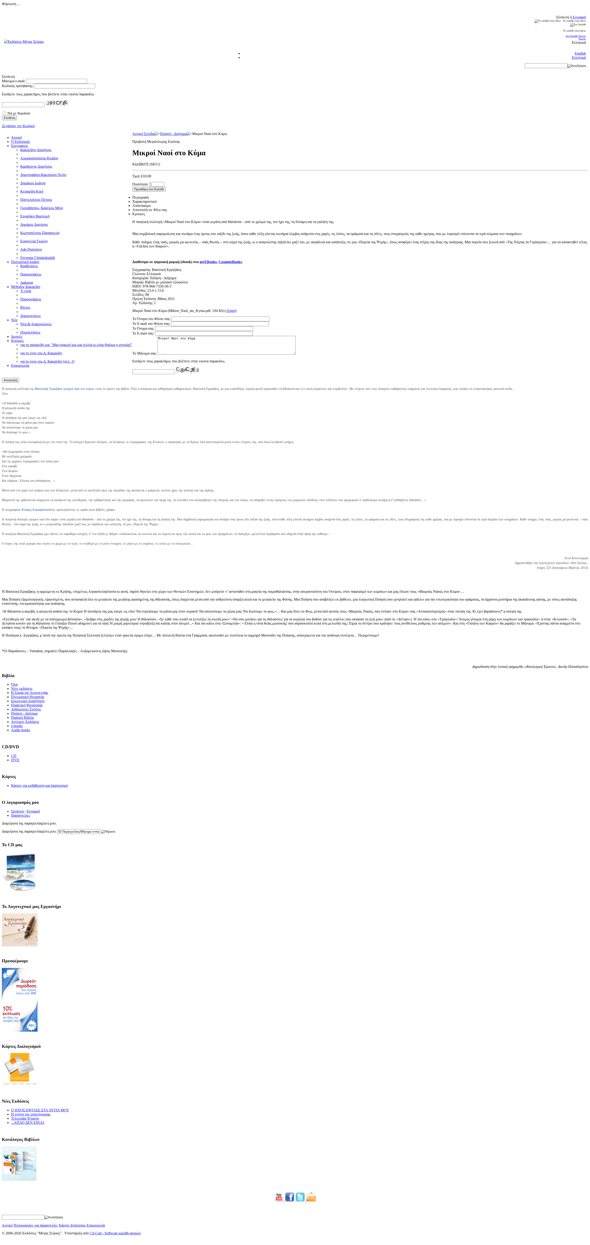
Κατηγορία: (140, 278)
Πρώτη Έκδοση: (144, 299)
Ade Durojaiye (31, 249)
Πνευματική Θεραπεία (27, 697)
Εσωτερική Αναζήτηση (27, 701)
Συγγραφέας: (141, 270)
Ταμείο (582, 36)
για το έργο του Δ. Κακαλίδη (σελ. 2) (47, 361)
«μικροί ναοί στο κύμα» (78, 389)
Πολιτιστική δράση (25, 262)
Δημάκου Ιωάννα (32, 183)
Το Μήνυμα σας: (144, 353)
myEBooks (208, 262)
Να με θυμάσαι (18, 113)
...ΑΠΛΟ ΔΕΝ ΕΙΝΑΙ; (28, 1123)
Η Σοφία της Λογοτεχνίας (29, 693)
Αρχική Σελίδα (143, 134)
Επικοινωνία (20, 365)
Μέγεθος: (139, 290)
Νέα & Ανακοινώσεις (36, 324)
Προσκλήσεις (30, 332)
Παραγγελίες (20, 815)
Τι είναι (25, 291)
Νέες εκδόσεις (21, 688)
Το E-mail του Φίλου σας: (151, 324)
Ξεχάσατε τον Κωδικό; (18, 126)
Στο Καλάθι (572, 36)
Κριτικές (17, 341)
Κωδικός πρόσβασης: (17, 86)
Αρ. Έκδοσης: (142, 303)
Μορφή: (138, 282)
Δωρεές (16, 336)
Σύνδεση (17, 811)
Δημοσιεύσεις (30, 316)
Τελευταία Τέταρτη (25, 1118)
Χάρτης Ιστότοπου (72, 1225)
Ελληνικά (579, 57)
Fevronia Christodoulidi (37, 258)
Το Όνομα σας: (143, 328)
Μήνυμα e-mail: (13, 81)
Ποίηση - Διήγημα (173, 134)
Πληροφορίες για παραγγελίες (36, 1225)
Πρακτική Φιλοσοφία (26, 705)
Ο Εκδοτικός (20, 142)
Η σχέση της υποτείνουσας (30, 1114)
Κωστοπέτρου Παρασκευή (39, 233)
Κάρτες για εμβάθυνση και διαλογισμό (39, 785)
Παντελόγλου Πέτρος (36, 200)
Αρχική (16, 137)
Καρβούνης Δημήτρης (36, 166)
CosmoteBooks (230, 262)
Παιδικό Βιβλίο (22, 717)
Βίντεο (25, 307)
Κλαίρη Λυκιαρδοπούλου (38, 509)
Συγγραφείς (19, 146)
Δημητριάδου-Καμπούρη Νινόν (43, 175)
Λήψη (231, 311)
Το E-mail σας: (143, 333)
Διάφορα (26, 283)
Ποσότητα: (140, 184)
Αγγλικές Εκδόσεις (25, 722)
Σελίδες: (138, 295)
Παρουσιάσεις (30, 274)
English (580, 53)
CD (13, 756)
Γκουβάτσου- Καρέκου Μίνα (41, 208)
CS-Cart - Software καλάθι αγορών (115, 1233)
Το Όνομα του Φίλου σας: (151, 319)
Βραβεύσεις (29, 266)
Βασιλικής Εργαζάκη (48, 389)
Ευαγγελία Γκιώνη (33, 241)
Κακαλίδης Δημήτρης (35, 150)
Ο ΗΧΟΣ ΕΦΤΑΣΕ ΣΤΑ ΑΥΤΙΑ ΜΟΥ (40, 1110)
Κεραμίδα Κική (31, 191)
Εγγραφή (579, 17)
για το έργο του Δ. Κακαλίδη (41, 353)
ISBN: (137, 286)
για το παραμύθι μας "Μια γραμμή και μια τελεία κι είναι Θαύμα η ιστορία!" (76, 345)
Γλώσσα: (139, 274)
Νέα (14, 320)
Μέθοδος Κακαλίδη (25, 287)
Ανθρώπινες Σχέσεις (26, 709)
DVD (15, 760)
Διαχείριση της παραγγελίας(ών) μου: (29, 831)
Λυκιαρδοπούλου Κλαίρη (39, 158)
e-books (17, 726)
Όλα (14, 684)
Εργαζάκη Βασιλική (35, 216)
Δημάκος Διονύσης (34, 224)
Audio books (20, 730)
